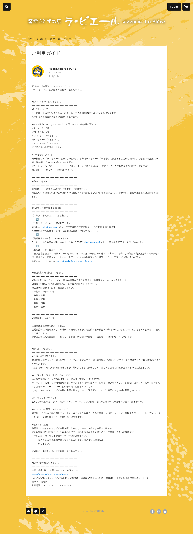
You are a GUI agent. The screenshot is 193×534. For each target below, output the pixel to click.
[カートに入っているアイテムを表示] (186, 7)
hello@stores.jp (49, 227)
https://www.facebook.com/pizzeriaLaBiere (49, 76)
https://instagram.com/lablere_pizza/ (53, 76)
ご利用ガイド (71, 38)
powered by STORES (93, 511)
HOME (30, 38)
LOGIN (174, 6)
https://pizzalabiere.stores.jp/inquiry (74, 261)
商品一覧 (55, 38)
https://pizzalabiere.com (57, 76)
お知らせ (42, 38)
